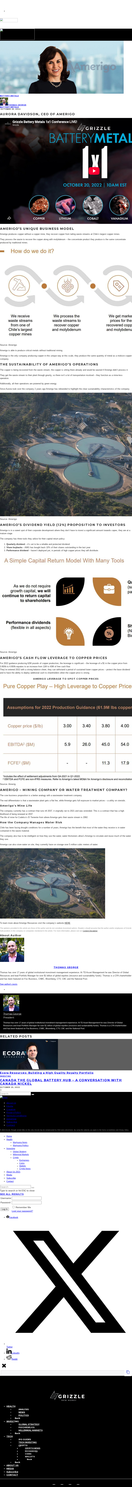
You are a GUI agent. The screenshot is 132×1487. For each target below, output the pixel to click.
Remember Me (23, 1207)
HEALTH (10, 1406)
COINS (28, 1454)
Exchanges (24, 1160)
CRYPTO (23, 1445)
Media (9, 1106)
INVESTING (12, 1421)
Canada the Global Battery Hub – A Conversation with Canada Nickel (61, 1082)
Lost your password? (22, 1211)
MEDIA (10, 1468)
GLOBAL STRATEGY (29, 1424)
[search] (33, 1094)
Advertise (11, 1119)
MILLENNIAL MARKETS (30, 1430)
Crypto (16, 1157)
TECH (9, 1436)
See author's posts (8, 984)
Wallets (22, 1166)
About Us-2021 (13, 1172)
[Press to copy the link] (128, 1373)
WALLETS (30, 1456)
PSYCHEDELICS (26, 1427)
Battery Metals (9, 96)
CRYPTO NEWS (32, 1448)
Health (9, 1139)
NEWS (22, 1412)
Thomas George (17, 105)
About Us (11, 1103)
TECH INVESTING (28, 1442)
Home (9, 1136)
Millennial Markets (21, 1154)
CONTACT (12, 1474)
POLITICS (24, 1415)
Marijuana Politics (20, 1145)
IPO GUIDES (25, 1439)
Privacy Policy (13, 1112)
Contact (10, 1125)
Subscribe (11, 1122)
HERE (67, 923)
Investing (5, 1076)
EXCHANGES (31, 1451)
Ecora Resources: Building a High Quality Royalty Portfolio (47, 1072)
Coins (21, 1163)
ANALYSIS (24, 1409)
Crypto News (25, 1169)
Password (5, 1202)
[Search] (2, 1385)
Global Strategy (19, 1151)
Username (5, 1198)
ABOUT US (12, 1465)
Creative (10, 1109)
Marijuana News (20, 1142)
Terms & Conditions (16, 1115)
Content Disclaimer (90, 931)
